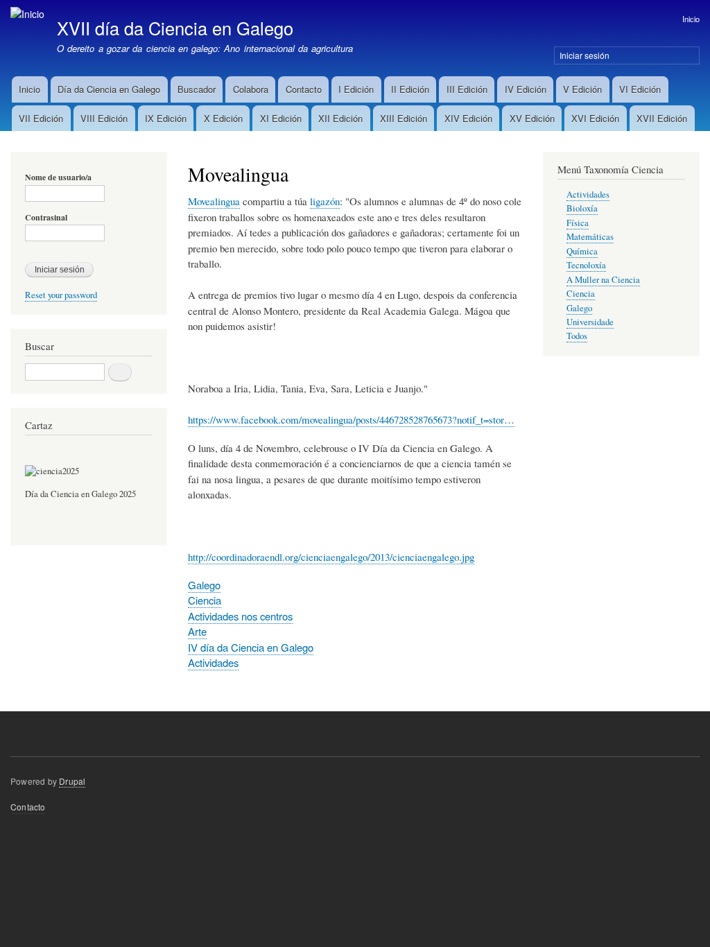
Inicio (691, 18)
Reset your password (61, 295)
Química (582, 251)
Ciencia (204, 600)
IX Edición (166, 118)
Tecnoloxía (586, 265)
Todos (576, 336)
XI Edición (281, 118)
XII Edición (340, 118)
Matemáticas (590, 237)
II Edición (410, 89)
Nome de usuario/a (58, 177)
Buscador (197, 89)
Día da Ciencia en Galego (109, 89)
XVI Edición (595, 118)
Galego (204, 584)
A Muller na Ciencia (603, 280)
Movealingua (214, 201)
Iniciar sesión (584, 55)
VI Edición (640, 89)
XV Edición (532, 118)
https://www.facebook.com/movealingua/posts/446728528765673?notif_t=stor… (351, 419)
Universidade (590, 322)
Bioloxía (582, 208)
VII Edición (41, 118)
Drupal (72, 781)
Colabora (250, 89)
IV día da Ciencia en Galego (250, 647)
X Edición (223, 118)
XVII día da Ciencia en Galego (175, 27)
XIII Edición (403, 118)
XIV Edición (468, 118)
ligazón (325, 201)
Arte (197, 631)
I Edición (356, 89)
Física (577, 223)
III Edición (467, 89)
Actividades (213, 662)
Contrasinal (46, 217)
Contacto (304, 89)
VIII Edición (104, 118)
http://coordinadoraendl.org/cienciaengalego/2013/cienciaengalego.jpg (331, 557)
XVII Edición (662, 118)
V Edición (582, 89)
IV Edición (525, 89)
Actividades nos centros (240, 616)
